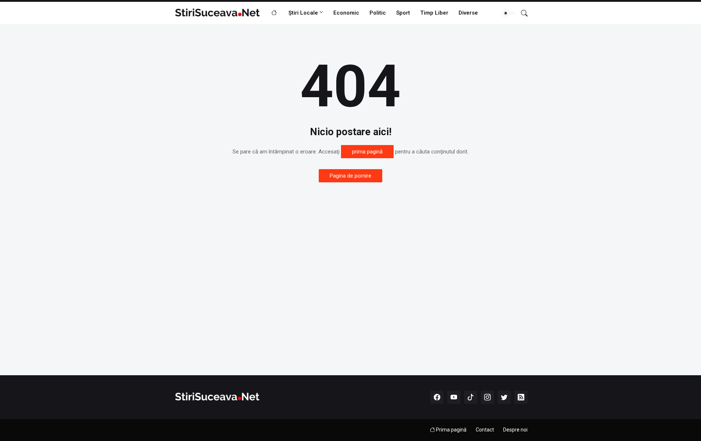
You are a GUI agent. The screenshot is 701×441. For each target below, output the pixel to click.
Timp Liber (434, 12)
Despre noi (515, 430)
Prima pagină (451, 430)
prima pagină (367, 151)
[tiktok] (470, 397)
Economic (346, 12)
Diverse (468, 12)
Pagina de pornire (350, 175)
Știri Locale (303, 12)
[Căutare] (521, 13)
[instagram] (487, 397)
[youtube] (453, 397)
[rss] (521, 397)
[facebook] (437, 397)
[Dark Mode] (508, 13)
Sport (403, 12)
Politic (377, 12)
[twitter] (504, 397)
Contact (485, 430)
